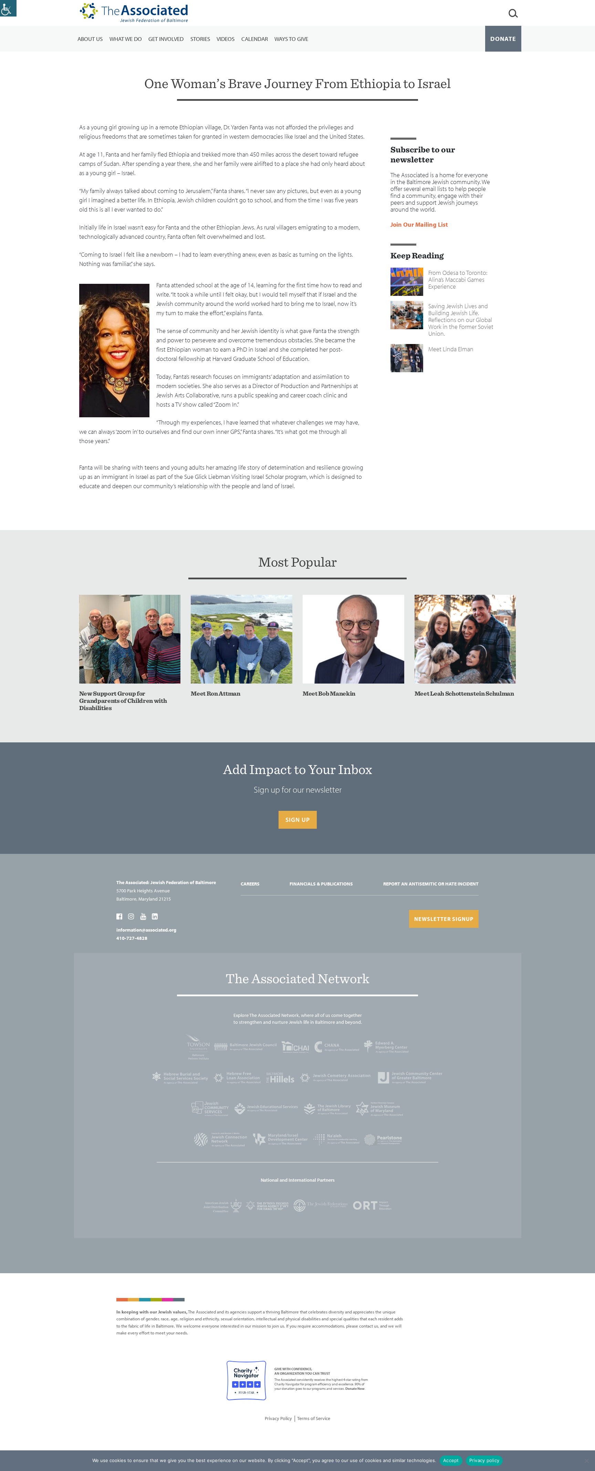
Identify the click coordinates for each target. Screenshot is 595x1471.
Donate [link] (503, 39)
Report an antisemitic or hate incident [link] (431, 884)
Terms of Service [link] (313, 1418)
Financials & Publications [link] (321, 884)
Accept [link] (451, 1460)
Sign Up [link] (297, 820)
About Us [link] (90, 38)
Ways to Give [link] (291, 38)
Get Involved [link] (166, 38)
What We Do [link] (125, 38)
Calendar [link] (254, 38)
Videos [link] (225, 38)
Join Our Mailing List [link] (419, 224)
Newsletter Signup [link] (443, 918)
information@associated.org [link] (146, 930)
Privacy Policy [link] (278, 1418)
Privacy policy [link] (484, 1460)
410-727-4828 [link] (131, 938)
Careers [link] (250, 884)
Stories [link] (200, 38)
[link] (8, 8)
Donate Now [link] (355, 1388)
